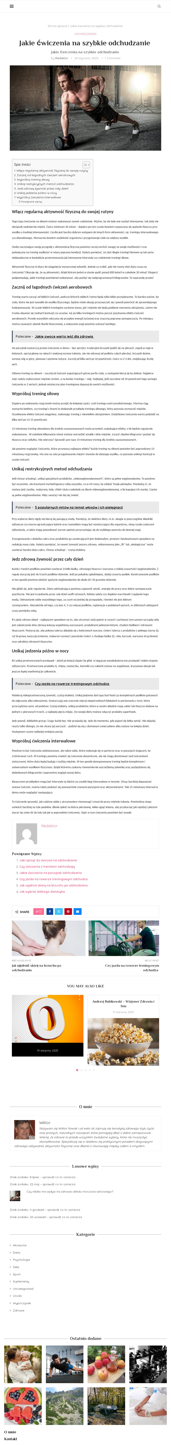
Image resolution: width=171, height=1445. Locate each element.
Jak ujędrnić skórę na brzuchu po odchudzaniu (53, 885)
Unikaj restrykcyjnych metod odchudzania (46, 184)
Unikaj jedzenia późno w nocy (37, 193)
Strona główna (57, 26)
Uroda (17, 1296)
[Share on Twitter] (59, 911)
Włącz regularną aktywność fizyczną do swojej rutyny (52, 170)
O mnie (10, 1432)
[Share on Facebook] (50, 911)
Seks (16, 1267)
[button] (17, 1032)
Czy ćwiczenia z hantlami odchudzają (47, 866)
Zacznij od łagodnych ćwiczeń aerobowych (46, 175)
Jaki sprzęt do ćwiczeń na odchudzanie (48, 860)
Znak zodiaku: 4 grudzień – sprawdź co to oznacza (45, 1210)
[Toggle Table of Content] (84, 164)
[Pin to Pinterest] (68, 911)
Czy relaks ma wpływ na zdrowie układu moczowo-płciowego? (69, 1191)
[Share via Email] (78, 911)
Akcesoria (19, 1245)
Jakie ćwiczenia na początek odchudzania (51, 873)
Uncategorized (23, 1289)
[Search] (159, 6)
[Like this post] (40, 911)
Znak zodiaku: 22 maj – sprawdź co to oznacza (42, 1184)
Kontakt (10, 1439)
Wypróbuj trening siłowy (33, 179)
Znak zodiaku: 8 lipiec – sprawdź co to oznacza (42, 1177)
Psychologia (21, 1260)
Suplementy (21, 1281)
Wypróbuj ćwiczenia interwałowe (39, 197)
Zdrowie (18, 1310)
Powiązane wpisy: (32, 201)
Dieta (16, 1252)
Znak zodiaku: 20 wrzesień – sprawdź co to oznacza (46, 1217)
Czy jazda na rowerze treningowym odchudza (53, 879)
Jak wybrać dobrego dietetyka (42, 892)
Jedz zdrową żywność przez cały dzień (43, 188)
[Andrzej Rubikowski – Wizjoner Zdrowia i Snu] (123, 1042)
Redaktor (61, 58)
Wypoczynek (22, 1303)
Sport (16, 1274)
